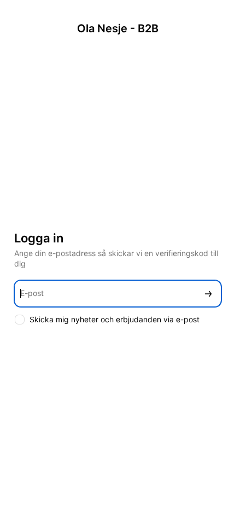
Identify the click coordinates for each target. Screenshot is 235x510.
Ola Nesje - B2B (117, 28)
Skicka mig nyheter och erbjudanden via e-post (114, 319)
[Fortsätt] (208, 293)
